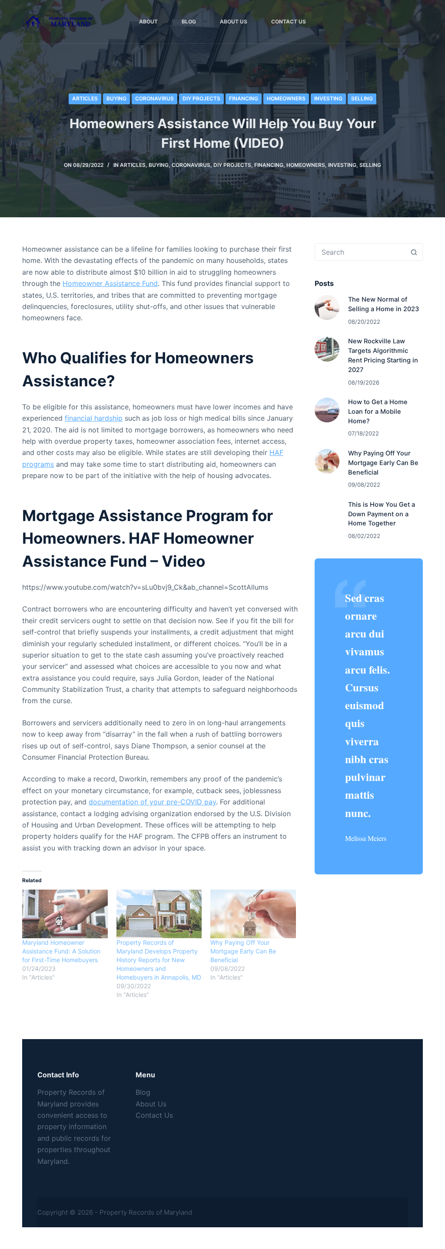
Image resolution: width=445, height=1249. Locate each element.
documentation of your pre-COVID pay (152, 801)
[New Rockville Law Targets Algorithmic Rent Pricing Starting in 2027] (327, 349)
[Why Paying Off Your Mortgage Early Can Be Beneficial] (253, 914)
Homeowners (286, 98)
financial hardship (94, 418)
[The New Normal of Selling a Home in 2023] (327, 307)
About (148, 21)
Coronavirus (154, 98)
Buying (116, 98)
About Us (233, 21)
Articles (85, 98)
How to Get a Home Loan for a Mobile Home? (378, 411)
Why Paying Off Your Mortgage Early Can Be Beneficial (243, 951)
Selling (362, 98)
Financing (243, 98)
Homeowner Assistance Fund (110, 283)
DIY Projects (201, 98)
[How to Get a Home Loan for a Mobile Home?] (327, 410)
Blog (189, 21)
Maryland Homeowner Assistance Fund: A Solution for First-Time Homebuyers (61, 951)
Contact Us (288, 21)
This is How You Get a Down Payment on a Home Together (381, 514)
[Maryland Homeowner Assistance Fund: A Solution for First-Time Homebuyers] (64, 914)
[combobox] (360, 252)
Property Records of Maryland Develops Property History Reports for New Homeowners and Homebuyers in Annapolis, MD (158, 960)
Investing (328, 98)
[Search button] (414, 252)
